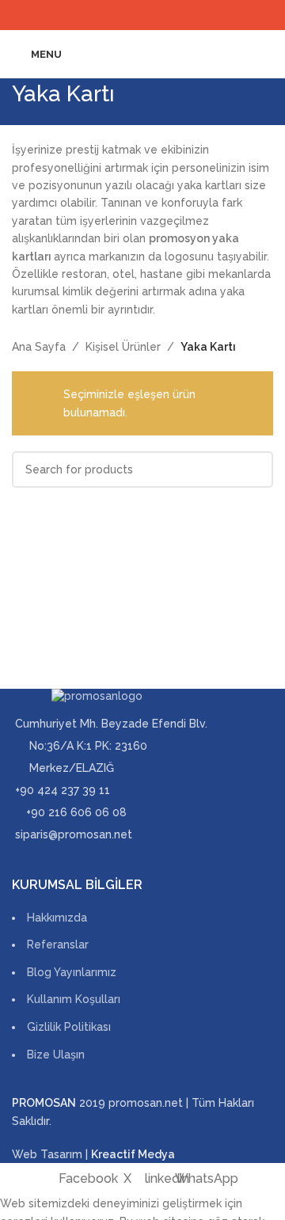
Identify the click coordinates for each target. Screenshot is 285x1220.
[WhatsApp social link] (172, 14)
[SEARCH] (255, 469)
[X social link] (132, 14)
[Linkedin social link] (152, 14)
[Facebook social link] (112, 14)
